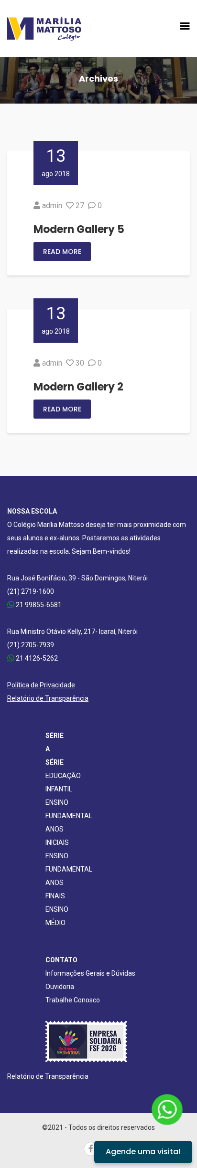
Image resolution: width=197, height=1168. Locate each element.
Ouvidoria (59, 986)
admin (52, 205)
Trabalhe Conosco (72, 1000)
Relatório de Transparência (47, 698)
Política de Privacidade (41, 685)
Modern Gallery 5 (78, 229)
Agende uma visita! (143, 1151)
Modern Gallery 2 (78, 386)
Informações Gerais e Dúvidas (90, 973)
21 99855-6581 (38, 605)
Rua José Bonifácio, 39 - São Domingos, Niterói (77, 578)
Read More (62, 251)
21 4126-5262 (36, 658)
